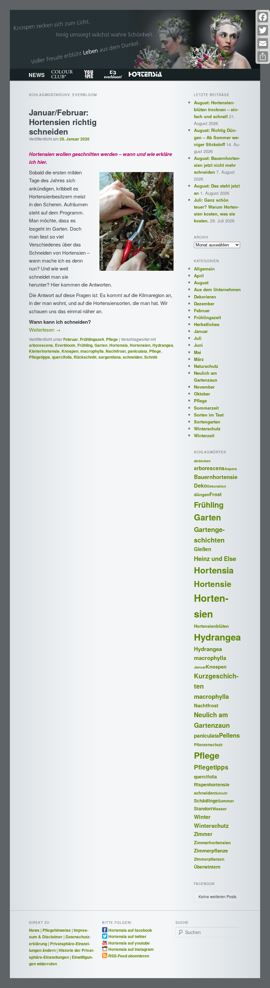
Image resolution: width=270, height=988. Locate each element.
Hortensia (145, 74)
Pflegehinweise (56, 930)
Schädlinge (206, 800)
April (199, 275)
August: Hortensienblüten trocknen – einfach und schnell (216, 109)
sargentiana (109, 357)
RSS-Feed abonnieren (128, 955)
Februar (70, 339)
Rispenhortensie (212, 784)
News (34, 930)
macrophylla (92, 351)
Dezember (204, 303)
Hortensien (140, 345)
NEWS (37, 75)
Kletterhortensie (44, 351)
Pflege (112, 339)
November (204, 387)
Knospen (70, 351)
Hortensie (212, 583)
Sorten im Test (209, 415)
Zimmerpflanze (211, 850)
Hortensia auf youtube (129, 942)
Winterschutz (207, 428)
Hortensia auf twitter (127, 936)
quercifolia (62, 357)
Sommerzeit (206, 408)
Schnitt (150, 357)
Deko (200, 485)
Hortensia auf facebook (130, 929)
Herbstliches (206, 324)
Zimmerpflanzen (209, 859)
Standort (203, 808)
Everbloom (113, 74)
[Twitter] (262, 30)
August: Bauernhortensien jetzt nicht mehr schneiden (217, 165)
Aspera (231, 468)
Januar (201, 331)
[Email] (262, 43)
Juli (198, 338)
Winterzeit (204, 435)
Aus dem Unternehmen (217, 289)
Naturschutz (206, 366)
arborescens (41, 345)
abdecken (202, 460)
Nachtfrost (116, 351)
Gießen (202, 549)
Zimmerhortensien (212, 843)
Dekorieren (205, 296)
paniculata (137, 351)
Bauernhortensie (215, 477)
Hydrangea (162, 345)
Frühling (85, 345)
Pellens (229, 735)
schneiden (132, 357)
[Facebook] (262, 17)
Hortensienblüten (211, 626)
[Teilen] (262, 56)
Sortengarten (207, 421)
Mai (197, 352)
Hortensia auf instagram (131, 948)
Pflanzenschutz (208, 744)
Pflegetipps (39, 357)
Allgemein (204, 269)
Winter (202, 817)
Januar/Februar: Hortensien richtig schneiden (63, 122)
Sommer (226, 801)
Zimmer (203, 834)
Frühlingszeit (92, 339)
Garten (100, 345)
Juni (198, 345)
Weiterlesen (45, 329)
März (199, 359)
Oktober (202, 394)
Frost (215, 494)
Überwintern (207, 866)
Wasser (219, 809)
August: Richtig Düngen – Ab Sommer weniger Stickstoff (216, 137)
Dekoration (216, 486)
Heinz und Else (215, 558)
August (201, 282)
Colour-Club (62, 74)
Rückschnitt (85, 357)
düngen (201, 494)
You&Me (88, 74)
